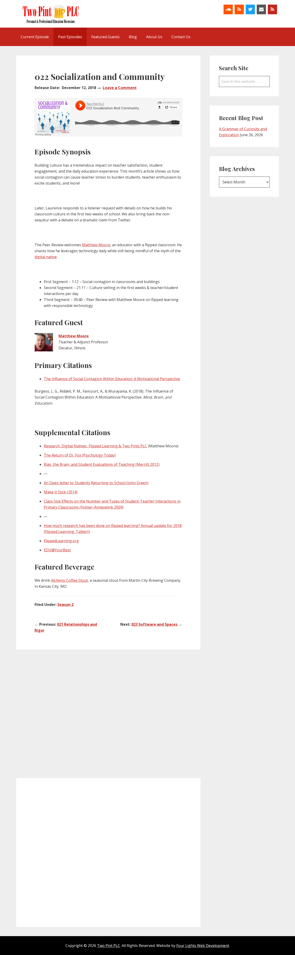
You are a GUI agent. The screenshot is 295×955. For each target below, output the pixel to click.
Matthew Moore (96, 244)
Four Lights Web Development (202, 945)
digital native (46, 256)
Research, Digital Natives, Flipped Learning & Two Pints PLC (95, 446)
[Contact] (261, 9)
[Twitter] (250, 9)
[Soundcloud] (228, 9)
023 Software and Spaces (154, 624)
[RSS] (239, 9)
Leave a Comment (120, 87)
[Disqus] (108, 716)
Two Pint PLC (50, 14)
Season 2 (65, 604)
